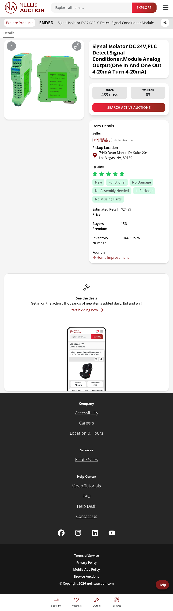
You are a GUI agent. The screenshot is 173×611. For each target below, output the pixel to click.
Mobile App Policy (86, 569)
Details (8, 33)
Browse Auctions (86, 576)
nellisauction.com (100, 583)
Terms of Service (86, 555)
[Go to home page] (24, 8)
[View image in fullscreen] (76, 46)
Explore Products (19, 22)
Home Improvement (113, 257)
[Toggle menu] (166, 8)
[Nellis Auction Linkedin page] (95, 532)
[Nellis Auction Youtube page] (111, 532)
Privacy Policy (86, 562)
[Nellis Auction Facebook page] (61, 532)
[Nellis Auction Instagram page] (78, 532)
